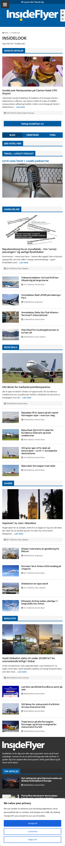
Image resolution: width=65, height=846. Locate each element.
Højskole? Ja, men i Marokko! (19, 523)
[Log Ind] (62, 19)
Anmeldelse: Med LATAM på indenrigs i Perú (41, 296)
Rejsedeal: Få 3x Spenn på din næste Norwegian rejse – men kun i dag (39, 414)
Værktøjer (32, 134)
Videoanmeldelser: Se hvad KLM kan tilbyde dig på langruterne (39, 279)
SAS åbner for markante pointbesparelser (26, 387)
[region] (32, 822)
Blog (12, 134)
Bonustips (10, 618)
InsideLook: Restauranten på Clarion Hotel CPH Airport (29, 92)
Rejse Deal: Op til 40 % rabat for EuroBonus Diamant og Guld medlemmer (37, 432)
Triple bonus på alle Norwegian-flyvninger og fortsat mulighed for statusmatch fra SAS (39, 724)
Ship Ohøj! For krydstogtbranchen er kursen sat (40, 331)
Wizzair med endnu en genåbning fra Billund (40, 550)
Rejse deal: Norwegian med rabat (38, 465)
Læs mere (20, 107)
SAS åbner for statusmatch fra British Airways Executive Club (40, 705)
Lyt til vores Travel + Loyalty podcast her (25, 161)
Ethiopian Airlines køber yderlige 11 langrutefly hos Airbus (39, 602)
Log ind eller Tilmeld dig (33, 2)
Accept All (32, 823)
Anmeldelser (12, 209)
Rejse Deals (10, 347)
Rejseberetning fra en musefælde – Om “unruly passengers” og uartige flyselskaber (29, 250)
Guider (8, 483)
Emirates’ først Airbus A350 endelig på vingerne (41, 567)
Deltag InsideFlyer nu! (32, 123)
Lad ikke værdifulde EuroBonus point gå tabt (41, 688)
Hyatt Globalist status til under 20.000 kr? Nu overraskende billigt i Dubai (28, 659)
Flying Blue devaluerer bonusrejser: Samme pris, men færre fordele (39, 797)
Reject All (32, 839)
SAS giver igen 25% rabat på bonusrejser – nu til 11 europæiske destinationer (39, 450)
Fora (52, 134)
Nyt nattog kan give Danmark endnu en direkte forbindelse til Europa (41, 779)
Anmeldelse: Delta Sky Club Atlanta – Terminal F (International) (40, 314)
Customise (32, 831)
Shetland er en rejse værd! (34, 583)
